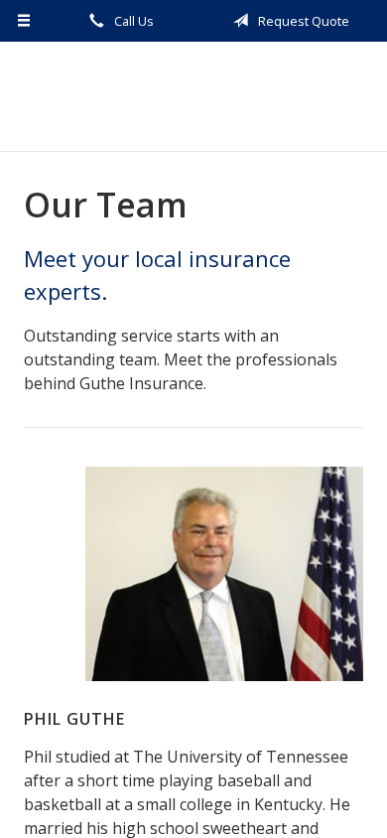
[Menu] (24, 21)
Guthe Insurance (194, 96)
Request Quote (302, 21)
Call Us (132, 21)
